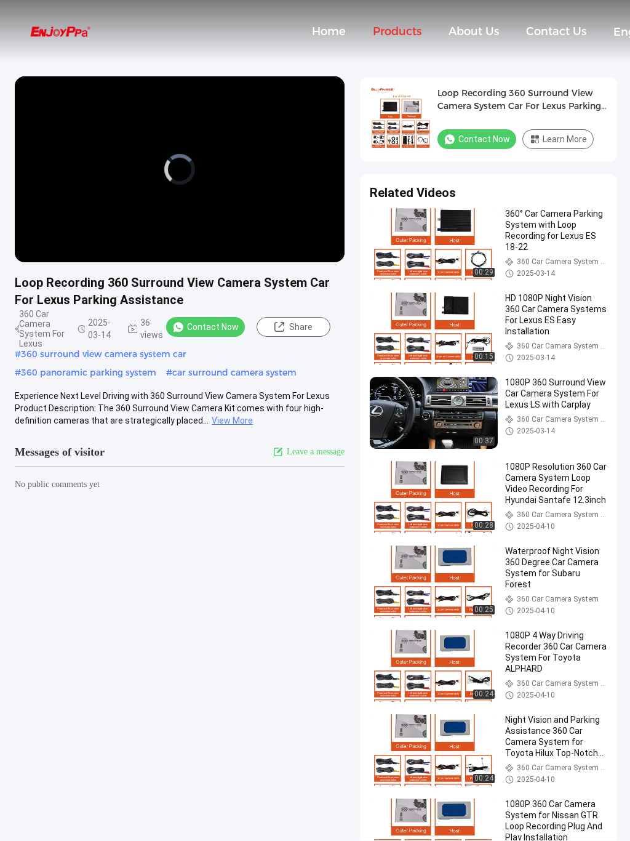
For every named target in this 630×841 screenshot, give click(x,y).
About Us (474, 31)
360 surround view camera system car (103, 354)
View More (232, 420)
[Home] (60, 30)
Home (329, 31)
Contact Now (213, 327)
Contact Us (556, 31)
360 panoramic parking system (88, 372)
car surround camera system (234, 372)
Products (397, 31)
